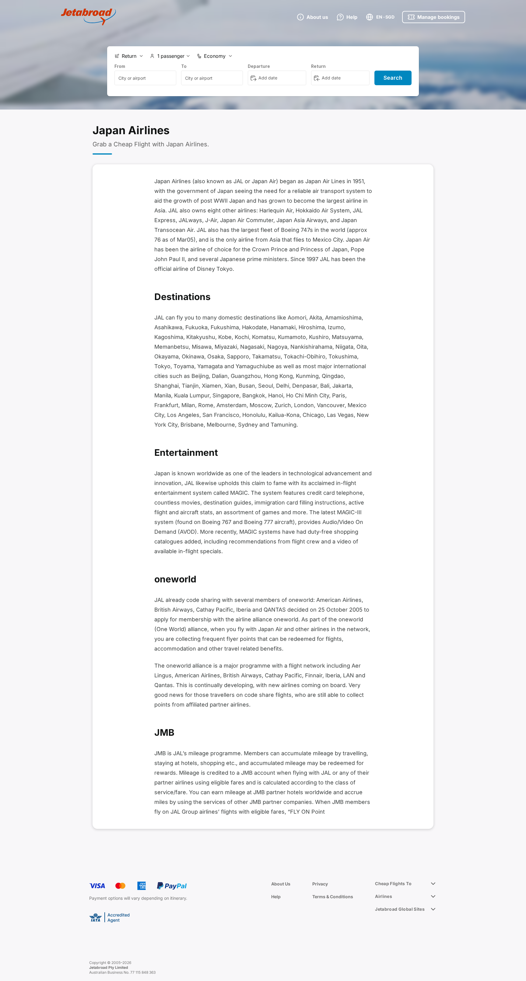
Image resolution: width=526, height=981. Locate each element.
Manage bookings (438, 17)
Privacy (320, 883)
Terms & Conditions (332, 896)
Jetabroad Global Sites (400, 909)
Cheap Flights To (393, 883)
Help (276, 896)
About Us (280, 883)
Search (393, 78)
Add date (267, 77)
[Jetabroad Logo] (88, 17)
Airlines (383, 896)
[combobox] (145, 78)
